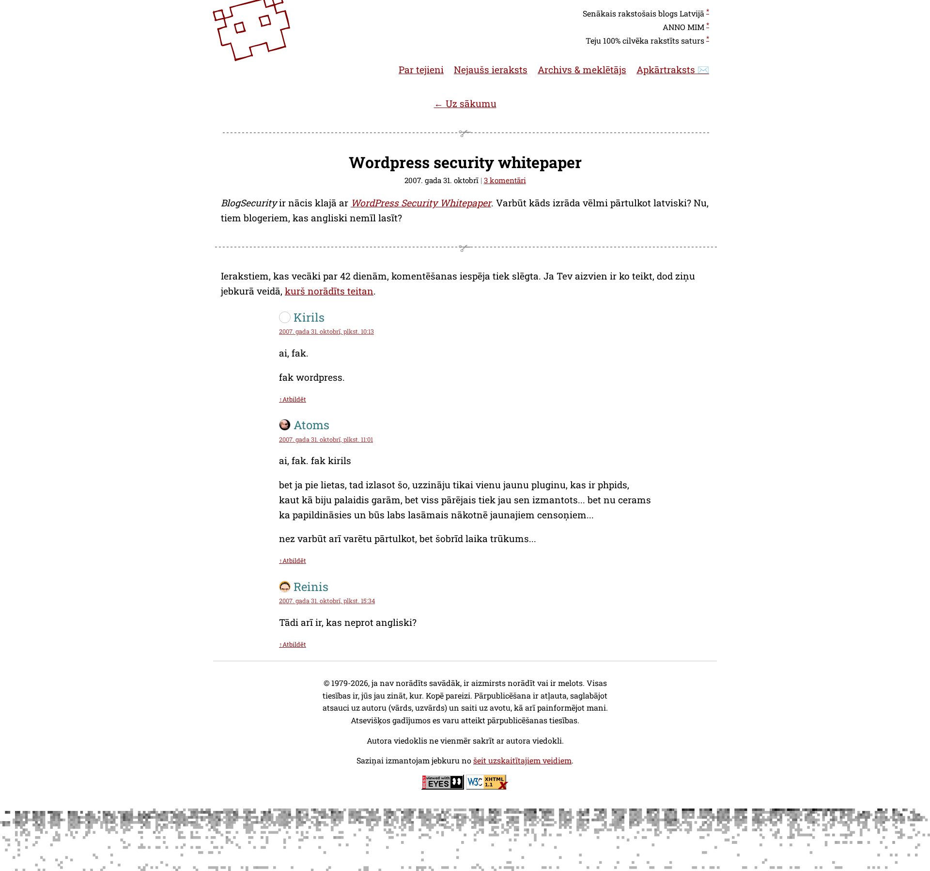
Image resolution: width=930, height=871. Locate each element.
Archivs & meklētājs (582, 69)
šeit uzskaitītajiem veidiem (522, 760)
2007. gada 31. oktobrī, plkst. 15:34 (327, 601)
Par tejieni (421, 69)
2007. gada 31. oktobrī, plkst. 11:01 (326, 439)
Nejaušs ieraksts (490, 69)
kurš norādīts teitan (329, 291)
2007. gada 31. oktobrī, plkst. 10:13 (326, 331)
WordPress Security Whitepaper (421, 203)
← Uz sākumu (465, 103)
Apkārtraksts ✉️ (672, 69)
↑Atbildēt (292, 399)
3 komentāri (505, 180)
